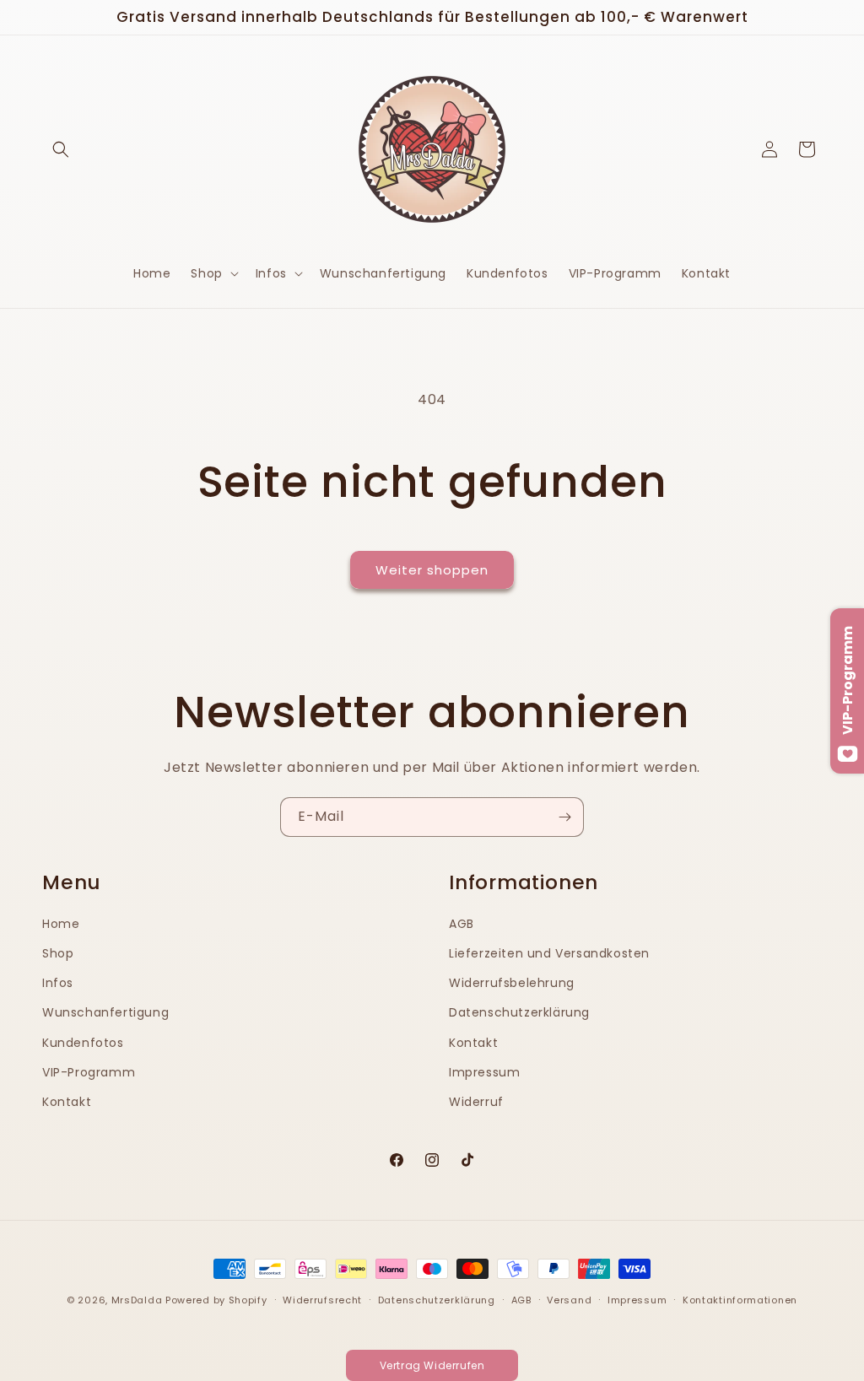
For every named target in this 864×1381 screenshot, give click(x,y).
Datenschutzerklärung (519, 1012)
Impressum (484, 1072)
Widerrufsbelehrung (512, 982)
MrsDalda (137, 1300)
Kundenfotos (83, 1042)
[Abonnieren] (564, 817)
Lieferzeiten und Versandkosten (549, 953)
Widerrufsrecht (322, 1300)
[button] (60, 149)
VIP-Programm (88, 1072)
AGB (461, 923)
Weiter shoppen (432, 570)
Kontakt (66, 1101)
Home (60, 923)
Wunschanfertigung (105, 1012)
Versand (569, 1300)
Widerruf (476, 1101)
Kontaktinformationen (740, 1300)
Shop (57, 953)
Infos (57, 982)
